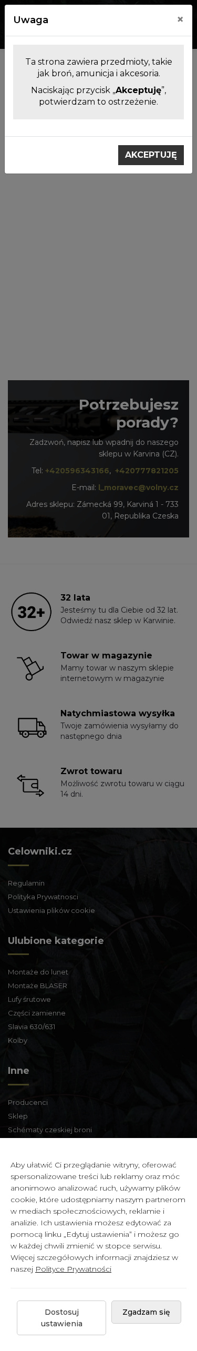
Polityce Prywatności (73, 1269)
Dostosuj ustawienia (61, 1317)
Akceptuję (151, 155)
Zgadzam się (146, 1312)
